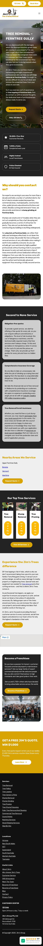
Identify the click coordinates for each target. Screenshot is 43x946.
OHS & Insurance (8, 879)
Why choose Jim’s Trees (11, 872)
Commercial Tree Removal (12, 814)
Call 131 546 (14, 118)
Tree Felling (6, 789)
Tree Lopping (7, 792)
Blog (4, 891)
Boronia (5, 467)
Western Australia (8, 856)
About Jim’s (6, 869)
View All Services (20, 545)
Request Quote (15, 109)
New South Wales (8, 844)
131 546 (17, 4)
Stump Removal (8, 798)
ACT (3, 847)
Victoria (5, 841)
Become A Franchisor (10, 885)
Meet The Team (8, 882)
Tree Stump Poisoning (10, 807)
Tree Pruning (7, 804)
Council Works (7, 817)
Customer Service (9, 876)
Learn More (8, 528)
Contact (5, 894)
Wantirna (5, 475)
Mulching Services (8, 820)
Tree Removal (7, 786)
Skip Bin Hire (6, 826)
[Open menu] (39, 13)
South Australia (8, 853)
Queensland (6, 850)
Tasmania (6, 859)
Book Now (34, 4)
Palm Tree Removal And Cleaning (14, 810)
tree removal (27, 584)
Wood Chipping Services (11, 823)
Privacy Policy (7, 897)
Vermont (5, 471)
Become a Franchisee (16, 691)
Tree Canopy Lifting (9, 795)
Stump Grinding (8, 801)
